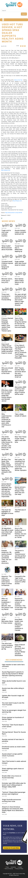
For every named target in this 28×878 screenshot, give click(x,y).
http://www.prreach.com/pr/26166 (13, 212)
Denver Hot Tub (18, 80)
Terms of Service (9, 868)
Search (24, 14)
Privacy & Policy (19, 868)
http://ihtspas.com (5, 170)
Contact (20, 867)
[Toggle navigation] (3, 19)
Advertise (13, 867)
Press (7, 867)
